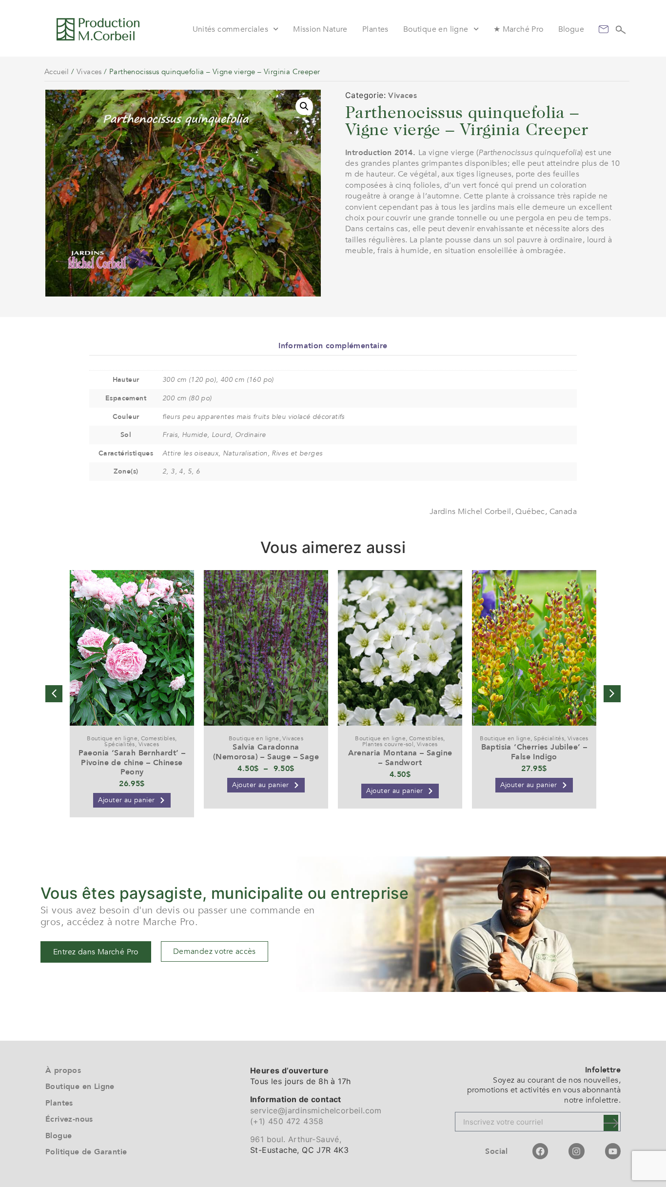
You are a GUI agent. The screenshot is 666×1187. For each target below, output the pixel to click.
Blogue (571, 29)
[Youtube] (613, 1151)
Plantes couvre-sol (387, 744)
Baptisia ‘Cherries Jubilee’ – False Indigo (534, 752)
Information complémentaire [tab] (332, 345)
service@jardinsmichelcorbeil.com (316, 1110)
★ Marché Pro (518, 29)
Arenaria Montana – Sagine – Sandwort (400, 758)
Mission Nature (320, 29)
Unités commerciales (231, 29)
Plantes (375, 29)
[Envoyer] (611, 1123)
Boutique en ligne (436, 29)
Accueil (56, 72)
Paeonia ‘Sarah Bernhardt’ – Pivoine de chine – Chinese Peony (132, 762)
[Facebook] (540, 1151)
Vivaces (89, 72)
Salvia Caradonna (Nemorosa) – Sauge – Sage (266, 752)
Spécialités (119, 744)
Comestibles (158, 738)
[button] (304, 106)
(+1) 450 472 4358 (287, 1121)
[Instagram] (576, 1151)
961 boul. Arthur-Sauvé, (295, 1139)
